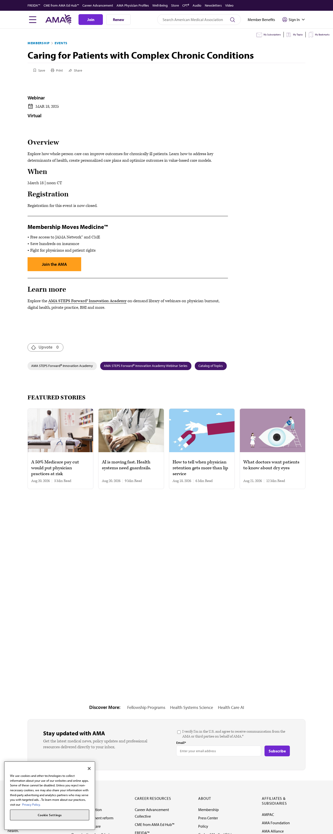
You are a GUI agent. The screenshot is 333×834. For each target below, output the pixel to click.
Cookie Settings (50, 815)
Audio (197, 5)
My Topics (298, 34)
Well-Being (160, 5)
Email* (181, 742)
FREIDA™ (34, 5)
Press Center (208, 817)
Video (229, 5)
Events (61, 43)
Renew (118, 19)
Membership (39, 43)
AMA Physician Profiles (133, 5)
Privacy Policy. (31, 804)
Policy (203, 826)
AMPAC (268, 814)
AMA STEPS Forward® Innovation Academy (87, 301)
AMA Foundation (276, 822)
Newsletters (213, 5)
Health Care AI (231, 707)
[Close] (89, 768)
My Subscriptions (272, 34)
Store (175, 5)
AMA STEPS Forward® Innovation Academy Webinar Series (145, 366)
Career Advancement (97, 5)
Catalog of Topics (210, 366)
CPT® (185, 5)
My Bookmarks (322, 34)
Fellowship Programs (146, 707)
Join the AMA (54, 264)
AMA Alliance (273, 831)
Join (90, 19)
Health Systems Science (191, 707)
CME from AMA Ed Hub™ (61, 5)
